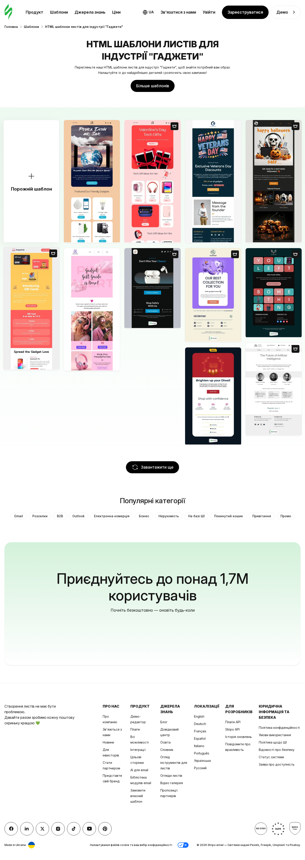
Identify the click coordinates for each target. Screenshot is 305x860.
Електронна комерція (112, 516)
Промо (285, 516)
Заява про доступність (277, 764)
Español (200, 738)
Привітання (261, 516)
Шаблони (59, 12)
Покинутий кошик (228, 516)
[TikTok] (73, 828)
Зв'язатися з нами (178, 12)
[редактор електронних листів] (8, 12)
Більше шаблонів (152, 85)
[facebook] (11, 828)
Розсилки (40, 516)
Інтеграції (138, 750)
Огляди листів (171, 775)
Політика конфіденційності (279, 727)
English (199, 716)
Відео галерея (171, 783)
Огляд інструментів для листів (173, 762)
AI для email (139, 770)
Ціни (116, 12)
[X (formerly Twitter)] (42, 828)
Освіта (165, 742)
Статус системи (271, 757)
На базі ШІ (196, 516)
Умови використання (275, 735)
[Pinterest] (105, 828)
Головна (11, 27)
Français (200, 731)
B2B (60, 516)
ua (151, 12)
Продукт (34, 12)
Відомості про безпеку (277, 750)
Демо (282, 12)
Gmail (18, 516)
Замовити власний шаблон (137, 795)
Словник (166, 750)
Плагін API (232, 722)
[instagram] (58, 828)
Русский (200, 768)
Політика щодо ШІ (273, 742)
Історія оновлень (238, 737)
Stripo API (232, 729)
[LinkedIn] (26, 828)
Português (201, 753)
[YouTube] (89, 828)
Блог (163, 722)
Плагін (135, 729)
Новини (108, 742)
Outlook (78, 516)
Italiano (199, 746)
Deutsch (200, 724)
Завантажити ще (157, 467)
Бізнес (144, 516)
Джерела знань (90, 12)
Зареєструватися (245, 12)
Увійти (209, 12)
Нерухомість (169, 516)
